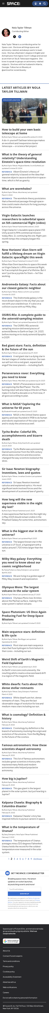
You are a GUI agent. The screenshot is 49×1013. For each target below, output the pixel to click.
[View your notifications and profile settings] (40, 3)
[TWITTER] (14, 36)
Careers (6, 992)
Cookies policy (9, 972)
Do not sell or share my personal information (20, 998)
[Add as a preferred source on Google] (11, 941)
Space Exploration (11, 100)
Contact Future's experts (12, 956)
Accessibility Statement (12, 977)
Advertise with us (9, 982)
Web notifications (10, 987)
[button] (44, 3)
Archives (37, 859)
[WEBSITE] (19, 36)
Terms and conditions (11, 961)
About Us (6, 951)
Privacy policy (8, 966)
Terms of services (34, 898)
